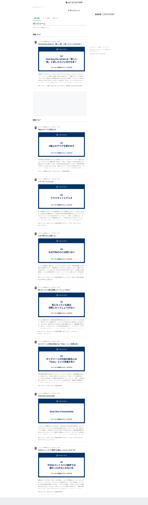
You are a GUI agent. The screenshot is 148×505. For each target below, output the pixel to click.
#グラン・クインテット (44, 333)
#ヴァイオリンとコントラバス (46, 439)
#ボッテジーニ (42, 85)
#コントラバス (42, 225)
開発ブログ (107, 49)
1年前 (58, 41)
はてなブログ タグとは (94, 49)
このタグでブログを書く (108, 14)
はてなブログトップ (94, 51)
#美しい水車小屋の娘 (78, 277)
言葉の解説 (37, 18)
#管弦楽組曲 (65, 171)
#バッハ (40, 171)
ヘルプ (102, 49)
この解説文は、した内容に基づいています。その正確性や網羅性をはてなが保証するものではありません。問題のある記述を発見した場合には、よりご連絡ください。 (41, 28)
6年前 (58, 233)
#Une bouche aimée (76, 85)
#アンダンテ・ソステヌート (70, 331)
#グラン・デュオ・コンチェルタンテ (73, 437)
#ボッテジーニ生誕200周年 (54, 223)
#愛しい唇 (50, 85)
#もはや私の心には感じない (45, 279)
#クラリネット (77, 223)
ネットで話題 (46, 18)
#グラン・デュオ (67, 223)
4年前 (58, 127)
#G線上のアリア (48, 171)
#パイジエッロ (67, 277)
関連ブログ (56, 18)
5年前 (58, 179)
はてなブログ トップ (39, 7)
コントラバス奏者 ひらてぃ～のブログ (47, 41)
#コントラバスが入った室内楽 (62, 85)
